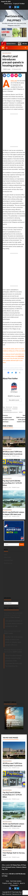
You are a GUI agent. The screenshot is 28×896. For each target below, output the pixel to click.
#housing (15, 407)
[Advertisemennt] (14, 32)
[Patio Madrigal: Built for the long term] (14, 840)
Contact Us (16, 883)
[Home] (3, 48)
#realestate (14, 408)
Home (7, 881)
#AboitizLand (9, 407)
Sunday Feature (10, 718)
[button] (6, 48)
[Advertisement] (14, 130)
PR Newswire (14, 885)
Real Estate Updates (7, 449)
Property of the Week (18, 3)
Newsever (15, 894)
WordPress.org (8, 563)
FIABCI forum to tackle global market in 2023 (20, 419)
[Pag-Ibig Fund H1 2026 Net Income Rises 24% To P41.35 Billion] (14, 467)
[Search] (25, 47)
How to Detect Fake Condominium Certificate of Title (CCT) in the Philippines (13, 615)
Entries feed (7, 557)
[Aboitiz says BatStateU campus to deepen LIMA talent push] (14, 499)
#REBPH (21, 412)
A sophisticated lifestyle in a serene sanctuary (8, 419)
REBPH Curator (7, 69)
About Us (22, 883)
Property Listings (7, 883)
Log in (5, 554)
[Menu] (6, 48)
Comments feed (8, 560)
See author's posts (14, 400)
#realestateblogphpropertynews (10, 412)
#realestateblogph (7, 410)
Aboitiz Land (14, 80)
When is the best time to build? (12, 631)
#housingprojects (7, 408)
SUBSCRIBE (21, 356)
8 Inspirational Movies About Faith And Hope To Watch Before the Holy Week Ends (13, 723)
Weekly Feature (8, 3)
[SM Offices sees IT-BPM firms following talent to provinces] (14, 438)
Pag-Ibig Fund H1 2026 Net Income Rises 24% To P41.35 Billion (12, 483)
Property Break (10, 716)
